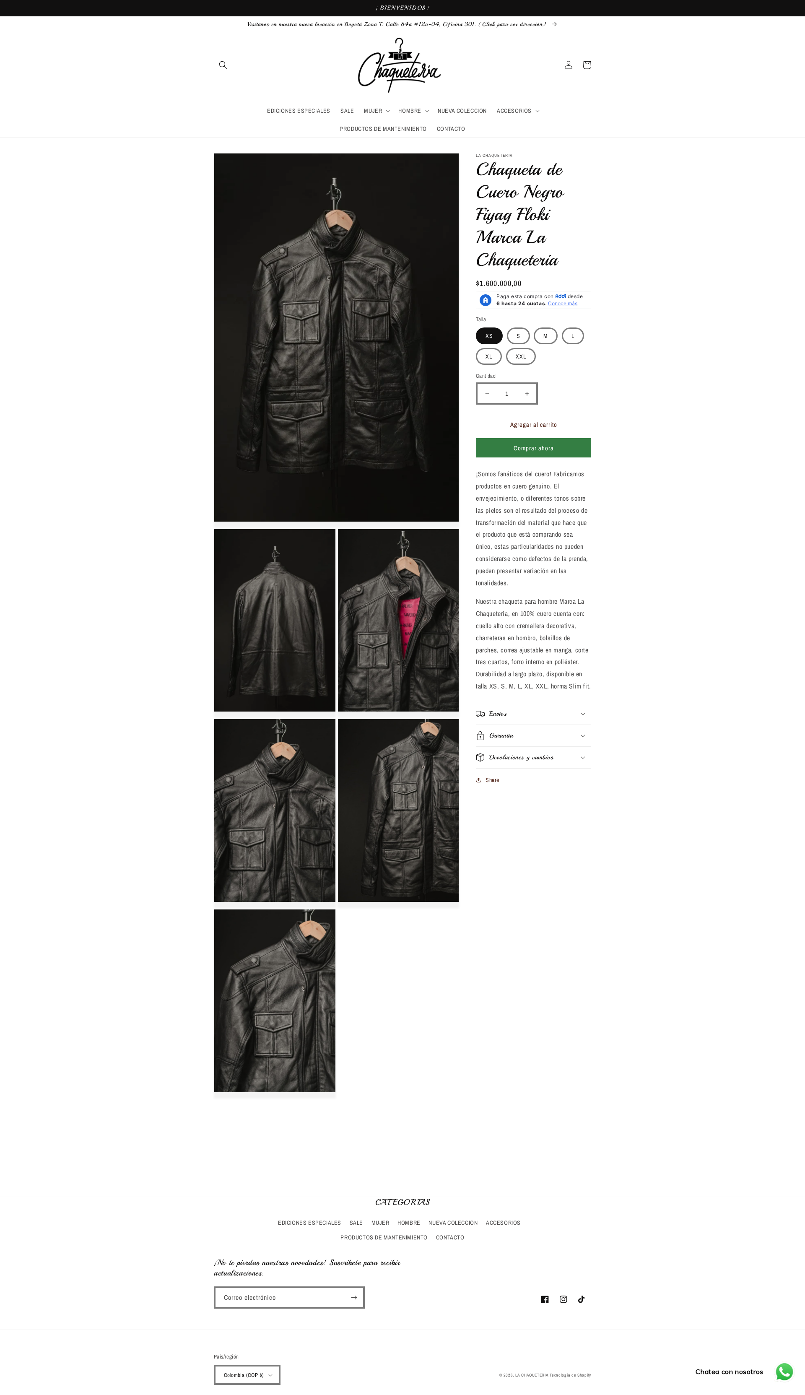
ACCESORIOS (503, 1222)
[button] (223, 65)
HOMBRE (409, 1222)
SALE (356, 1222)
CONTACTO (450, 1237)
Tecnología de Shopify (570, 1375)
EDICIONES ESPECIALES (309, 1222)
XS (489, 336)
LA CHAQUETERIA (531, 1375)
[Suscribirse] (354, 1297)
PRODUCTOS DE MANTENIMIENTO (384, 1237)
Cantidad (486, 375)
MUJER (380, 1222)
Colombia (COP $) (244, 1375)
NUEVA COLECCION (453, 1222)
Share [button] (492, 780)
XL (489, 356)
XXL (521, 356)
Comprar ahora (534, 448)
